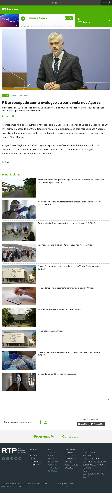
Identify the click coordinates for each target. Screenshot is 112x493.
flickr (19, 458)
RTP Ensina (34, 465)
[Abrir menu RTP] (56, 2)
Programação (44, 436)
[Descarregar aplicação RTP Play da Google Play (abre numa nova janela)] (97, 423)
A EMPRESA (87, 450)
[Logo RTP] (14, 450)
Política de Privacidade (12, 484)
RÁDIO (32, 459)
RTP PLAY (51, 450)
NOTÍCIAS (33, 450)
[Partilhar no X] (8, 116)
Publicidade (18, 486)
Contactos (70, 436)
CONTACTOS (70, 450)
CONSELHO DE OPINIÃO (91, 459)
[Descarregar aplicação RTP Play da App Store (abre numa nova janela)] (83, 423)
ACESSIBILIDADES (71, 465)
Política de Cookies (32, 484)
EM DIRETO (52, 453)
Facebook (3, 458)
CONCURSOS (53, 462)
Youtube (15, 458)
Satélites (69, 468)
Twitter (7, 458)
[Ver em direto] (9, 20)
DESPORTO (34, 453)
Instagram (11, 458)
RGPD (85, 471)
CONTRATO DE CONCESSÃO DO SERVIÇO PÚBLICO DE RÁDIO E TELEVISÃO (94, 465)
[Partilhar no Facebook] (2, 116)
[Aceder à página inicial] (9, 9)
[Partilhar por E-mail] (13, 116)
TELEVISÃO (34, 456)
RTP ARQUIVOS (35, 462)
